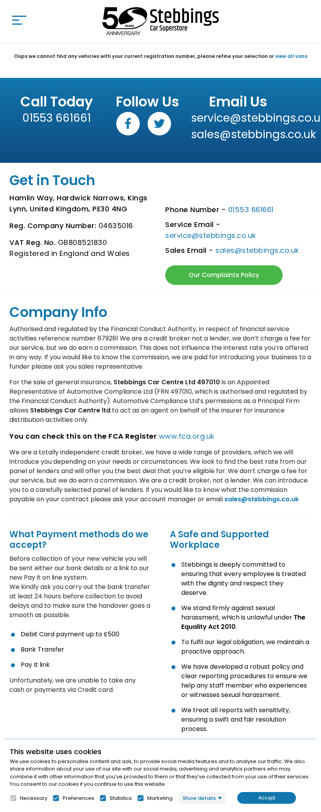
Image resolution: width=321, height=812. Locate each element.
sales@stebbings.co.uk (238, 134)
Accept (266, 797)
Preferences (78, 798)
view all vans (291, 56)
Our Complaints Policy (224, 274)
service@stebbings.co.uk (238, 118)
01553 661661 (56, 118)
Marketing (160, 798)
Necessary (33, 798)
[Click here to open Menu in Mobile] (19, 20)
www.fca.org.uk (187, 436)
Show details (199, 798)
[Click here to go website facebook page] (128, 123)
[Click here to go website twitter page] (159, 123)
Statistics (121, 798)
